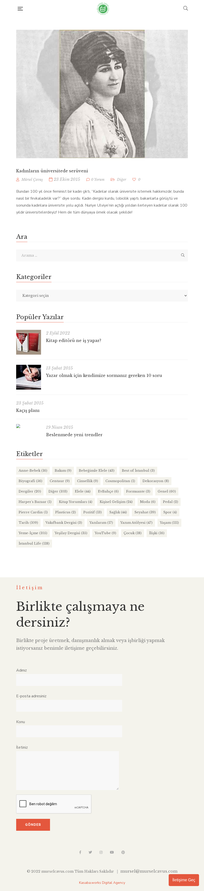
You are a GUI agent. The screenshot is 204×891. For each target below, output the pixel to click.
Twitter (90, 852)
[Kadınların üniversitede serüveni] (102, 94)
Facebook (80, 852)
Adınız (21, 670)
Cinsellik (87, 481)
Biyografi (30, 481)
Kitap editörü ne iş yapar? (73, 340)
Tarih (28, 523)
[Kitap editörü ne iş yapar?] (28, 342)
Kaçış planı (28, 410)
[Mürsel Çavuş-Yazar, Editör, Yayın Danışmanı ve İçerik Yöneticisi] (103, 8)
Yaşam (169, 523)
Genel (167, 491)
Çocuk (133, 533)
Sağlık (118, 512)
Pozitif (92, 512)
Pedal (170, 502)
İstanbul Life (34, 543)
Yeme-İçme (33, 533)
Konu (20, 722)
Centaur (60, 481)
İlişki (156, 533)
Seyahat (145, 512)
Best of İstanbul (138, 470)
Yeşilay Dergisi (71, 533)
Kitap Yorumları (75, 502)
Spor (170, 512)
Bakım (63, 470)
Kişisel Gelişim (116, 502)
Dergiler (30, 491)
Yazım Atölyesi (136, 523)
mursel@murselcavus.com (148, 871)
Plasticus (65, 512)
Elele (83, 491)
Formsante (138, 491)
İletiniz (22, 747)
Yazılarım (101, 523)
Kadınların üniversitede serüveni (52, 170)
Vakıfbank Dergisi (64, 523)
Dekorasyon (156, 481)
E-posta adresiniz (31, 696)
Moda (147, 502)
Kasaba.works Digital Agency (102, 882)
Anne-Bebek (33, 470)
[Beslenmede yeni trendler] (28, 426)
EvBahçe (108, 491)
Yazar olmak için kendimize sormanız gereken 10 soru (104, 375)
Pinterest (123, 852)
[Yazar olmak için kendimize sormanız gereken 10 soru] (28, 377)
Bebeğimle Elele (96, 470)
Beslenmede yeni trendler (74, 434)
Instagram (101, 852)
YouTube (105, 533)
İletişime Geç (183, 880)
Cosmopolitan (120, 481)
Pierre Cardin (33, 512)
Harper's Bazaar (35, 502)
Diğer (121, 179)
